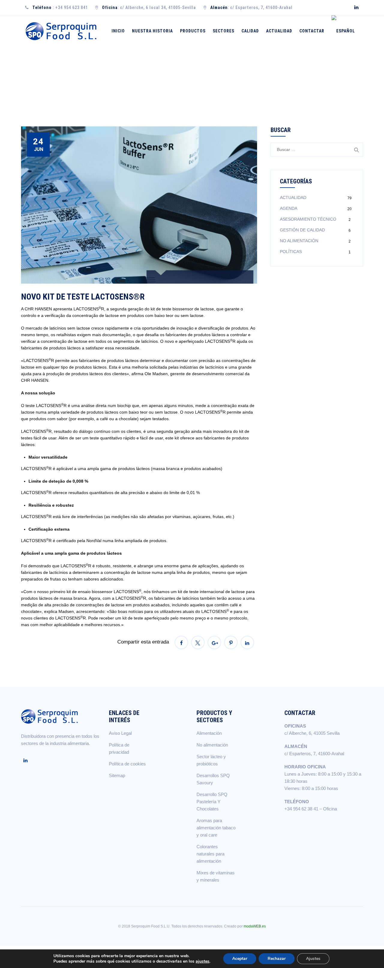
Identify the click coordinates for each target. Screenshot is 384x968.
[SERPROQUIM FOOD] (62, 31)
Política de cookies (127, 763)
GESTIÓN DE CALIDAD (302, 230)
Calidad (250, 31)
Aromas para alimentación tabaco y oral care (216, 827)
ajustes (202, 961)
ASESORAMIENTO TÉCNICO (308, 219)
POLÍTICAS (291, 251)
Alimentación (209, 733)
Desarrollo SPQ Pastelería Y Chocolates (211, 801)
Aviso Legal (120, 733)
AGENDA (288, 208)
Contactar (311, 31)
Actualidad (279, 31)
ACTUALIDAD (293, 197)
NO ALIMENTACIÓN (299, 240)
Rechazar (277, 958)
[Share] (181, 642)
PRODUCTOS (193, 31)
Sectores (223, 31)
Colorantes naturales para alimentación (210, 854)
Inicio (118, 31)
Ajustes (313, 958)
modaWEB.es (255, 926)
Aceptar (239, 958)
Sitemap (117, 775)
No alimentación (212, 744)
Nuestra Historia (152, 31)
